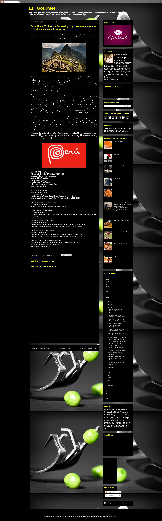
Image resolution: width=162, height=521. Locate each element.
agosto (110, 370)
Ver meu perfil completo (111, 79)
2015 (108, 300)
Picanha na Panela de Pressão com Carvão (120, 244)
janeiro (110, 388)
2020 (108, 287)
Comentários (111, 495)
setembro (111, 367)
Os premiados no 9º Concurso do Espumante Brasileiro (117, 338)
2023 (108, 279)
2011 (108, 399)
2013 (108, 394)
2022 (108, 281)
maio (109, 378)
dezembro (111, 302)
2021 (108, 284)
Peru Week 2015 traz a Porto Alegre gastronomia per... (116, 346)
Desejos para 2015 (119, 166)
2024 (108, 276)
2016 (108, 297)
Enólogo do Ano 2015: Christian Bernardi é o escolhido (115, 325)
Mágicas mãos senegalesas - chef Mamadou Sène (116, 330)
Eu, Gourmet (42, 8)
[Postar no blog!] (64, 255)
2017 (108, 294)
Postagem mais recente (40, 348)
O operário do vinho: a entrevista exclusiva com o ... (117, 315)
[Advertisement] (64, 330)
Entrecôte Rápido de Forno (121, 220)
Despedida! (116, 179)
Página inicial (64, 348)
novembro (111, 304)
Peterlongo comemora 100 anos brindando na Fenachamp (116, 358)
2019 (108, 289)
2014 (108, 391)
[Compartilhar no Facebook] (68, 255)
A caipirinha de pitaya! (120, 232)
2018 (108, 292)
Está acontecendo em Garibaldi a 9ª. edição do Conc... (117, 342)
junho (110, 375)
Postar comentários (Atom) (66, 354)
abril (109, 380)
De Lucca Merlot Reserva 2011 (117, 350)
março (110, 383)
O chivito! (116, 256)
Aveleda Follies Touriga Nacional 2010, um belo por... (116, 311)
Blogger (114, 516)
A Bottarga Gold (118, 141)
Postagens (110, 492)
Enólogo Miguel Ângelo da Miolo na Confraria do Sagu (117, 320)
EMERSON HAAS (121, 54)
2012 (108, 396)
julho (109, 372)
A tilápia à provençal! (119, 190)
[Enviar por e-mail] (62, 255)
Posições (116, 154)
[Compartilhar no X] (66, 255)
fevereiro (111, 385)
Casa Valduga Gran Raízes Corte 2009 (116, 363)
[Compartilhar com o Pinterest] (70, 255)
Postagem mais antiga (88, 348)
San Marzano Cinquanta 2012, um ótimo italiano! (117, 334)
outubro (110, 307)
